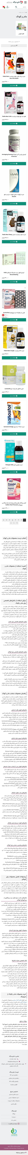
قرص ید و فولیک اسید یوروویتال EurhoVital (14, 313)
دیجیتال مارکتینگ (17, 1146)
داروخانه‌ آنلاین (23, 1002)
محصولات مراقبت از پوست (14, 1101)
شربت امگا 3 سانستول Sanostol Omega (14, 427)
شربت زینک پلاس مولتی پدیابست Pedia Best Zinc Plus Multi (14, 77)
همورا (9, 1146)
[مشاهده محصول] (14, 63)
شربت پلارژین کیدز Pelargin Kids (14, 465)
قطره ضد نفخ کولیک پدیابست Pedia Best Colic (14, 116)
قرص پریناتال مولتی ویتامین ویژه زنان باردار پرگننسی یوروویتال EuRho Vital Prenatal (14, 504)
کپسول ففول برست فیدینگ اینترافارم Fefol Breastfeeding (14, 274)
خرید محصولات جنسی (14, 1097)
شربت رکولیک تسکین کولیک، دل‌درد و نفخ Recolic (14, 195)
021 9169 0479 (12, 1059)
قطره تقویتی (21, 34)
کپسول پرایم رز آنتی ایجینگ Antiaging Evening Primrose (14, 155)
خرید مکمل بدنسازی (13, 1094)
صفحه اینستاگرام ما (13, 1124)
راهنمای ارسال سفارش (14, 1078)
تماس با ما (13, 1120)
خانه (26, 12)
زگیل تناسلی (14, 1104)
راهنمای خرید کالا (14, 1075)
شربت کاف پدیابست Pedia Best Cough (14, 351)
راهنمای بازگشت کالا (13, 1081)
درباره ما (14, 1117)
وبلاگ (13, 1114)
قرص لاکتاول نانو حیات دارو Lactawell (14, 389)
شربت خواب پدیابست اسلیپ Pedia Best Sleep (14, 235)
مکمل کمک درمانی (17, 1000)
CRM (11, 1146)
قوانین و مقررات (13, 1084)
